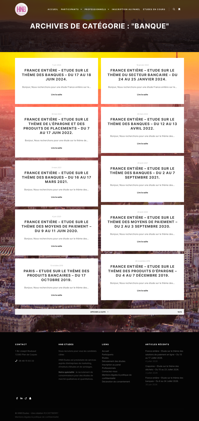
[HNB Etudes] (21, 9)
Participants (107, 354)
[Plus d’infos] (179, 9)
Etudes (105, 358)
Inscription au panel (111, 364)
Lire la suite (56, 94)
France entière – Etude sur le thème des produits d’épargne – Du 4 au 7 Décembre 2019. (142, 270)
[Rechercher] (174, 9)
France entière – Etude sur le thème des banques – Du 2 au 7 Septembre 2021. (142, 172)
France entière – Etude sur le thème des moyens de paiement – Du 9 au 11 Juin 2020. (57, 226)
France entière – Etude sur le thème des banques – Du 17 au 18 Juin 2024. (56, 74)
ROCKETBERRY (51, 413)
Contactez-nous (109, 371)
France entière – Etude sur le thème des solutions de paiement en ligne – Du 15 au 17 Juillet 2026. (164, 354)
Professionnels (109, 368)
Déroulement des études (113, 361)
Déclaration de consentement (116, 381)
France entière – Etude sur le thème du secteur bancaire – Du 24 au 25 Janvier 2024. (143, 74)
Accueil (105, 351)
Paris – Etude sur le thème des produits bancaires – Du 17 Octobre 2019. (56, 275)
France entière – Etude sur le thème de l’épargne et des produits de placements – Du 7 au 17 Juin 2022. (56, 126)
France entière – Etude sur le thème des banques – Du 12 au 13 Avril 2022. (142, 123)
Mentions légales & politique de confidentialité (117, 376)
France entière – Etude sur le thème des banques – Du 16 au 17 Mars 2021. (56, 177)
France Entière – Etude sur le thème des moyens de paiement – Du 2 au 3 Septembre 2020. (143, 221)
